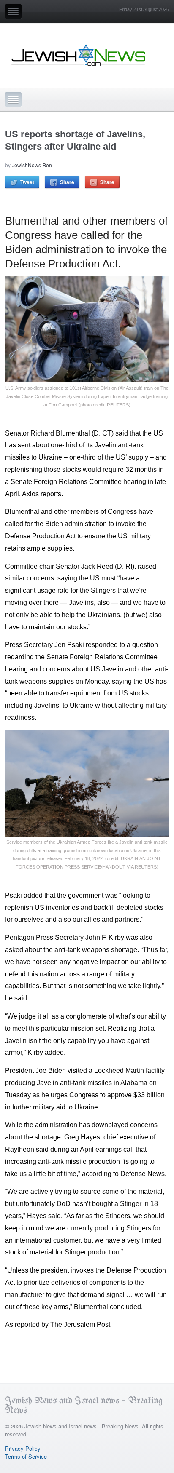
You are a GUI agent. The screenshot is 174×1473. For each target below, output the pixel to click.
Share (67, 182)
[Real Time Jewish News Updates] (79, 55)
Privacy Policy (23, 1448)
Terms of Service (26, 1456)
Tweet (27, 182)
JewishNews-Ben (32, 164)
